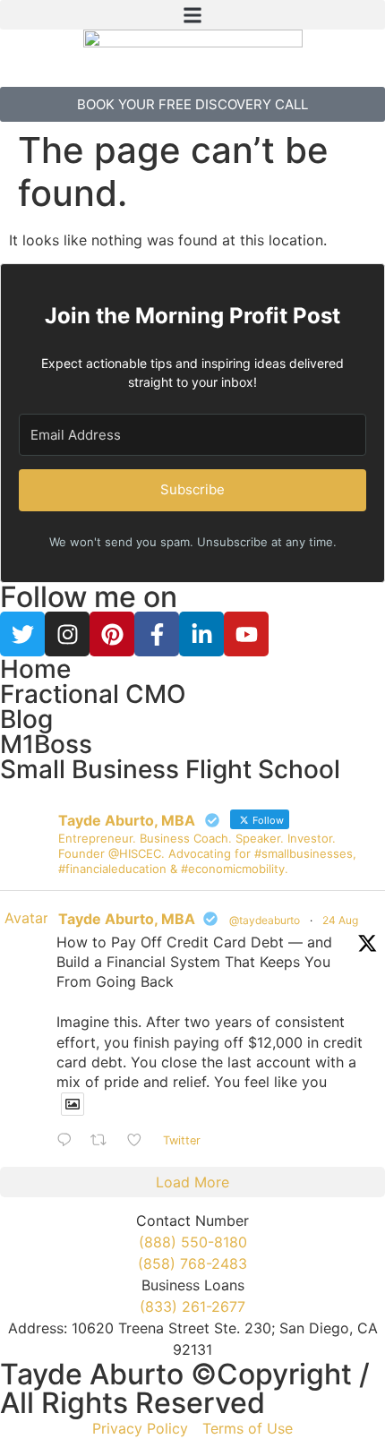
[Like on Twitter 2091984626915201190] (140, 1140)
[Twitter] (22, 634)
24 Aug (340, 920)
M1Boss (46, 744)
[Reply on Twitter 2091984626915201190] (69, 1140)
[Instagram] (67, 634)
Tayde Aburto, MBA (126, 919)
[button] (192, 15)
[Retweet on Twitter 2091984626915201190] (104, 1140)
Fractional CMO (93, 694)
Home (35, 669)
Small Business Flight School (170, 769)
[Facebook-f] (156, 634)
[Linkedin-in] (201, 634)
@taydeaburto (264, 920)
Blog (26, 719)
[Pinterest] (112, 634)
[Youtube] (246, 634)
